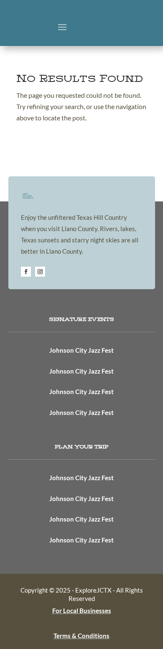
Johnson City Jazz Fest (81, 350)
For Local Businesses (81, 610)
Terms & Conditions (81, 635)
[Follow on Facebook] (26, 272)
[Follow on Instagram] (40, 272)
